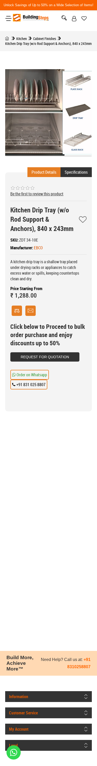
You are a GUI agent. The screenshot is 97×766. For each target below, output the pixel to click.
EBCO (38, 248)
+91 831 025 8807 (31, 384)
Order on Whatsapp (31, 375)
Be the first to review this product (36, 194)
